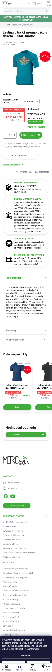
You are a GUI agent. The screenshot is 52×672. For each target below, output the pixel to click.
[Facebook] (5, 495)
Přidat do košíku (28, 135)
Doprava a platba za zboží (14, 535)
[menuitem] (15, 569)
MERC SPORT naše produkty (15, 522)
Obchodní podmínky (11, 557)
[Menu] (48, 3)
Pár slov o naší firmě (11, 540)
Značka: (9, 45)
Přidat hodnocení (14, 435)
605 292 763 (13, 488)
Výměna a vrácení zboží (13, 531)
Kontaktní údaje (9, 526)
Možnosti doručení (36, 127)
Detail (17, 407)
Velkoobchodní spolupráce (14, 548)
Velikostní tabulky (10, 544)
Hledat (45, 11)
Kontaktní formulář (17, 506)
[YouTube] (13, 495)
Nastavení (26, 655)
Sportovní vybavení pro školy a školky (19, 553)
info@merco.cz (14, 483)
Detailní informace (11, 165)
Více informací (32, 649)
